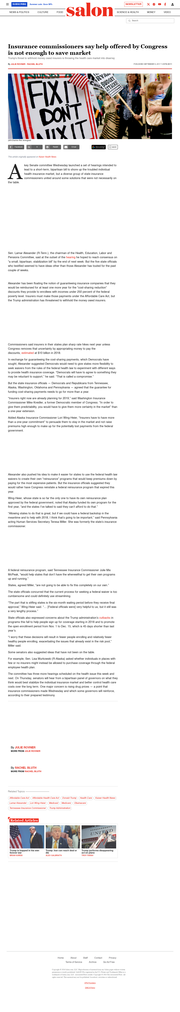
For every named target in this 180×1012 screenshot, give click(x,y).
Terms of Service (74, 962)
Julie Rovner (18, 64)
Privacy (112, 958)
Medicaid (53, 803)
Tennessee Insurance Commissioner (27, 808)
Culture (43, 12)
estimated (28, 353)
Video (167, 12)
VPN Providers (90, 983)
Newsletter (133, 4)
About (73, 958)
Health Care (86, 798)
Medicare (66, 803)
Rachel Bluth (35, 64)
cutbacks (104, 618)
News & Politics (19, 12)
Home (61, 958)
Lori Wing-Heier (38, 803)
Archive (92, 962)
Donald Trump (69, 798)
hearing (70, 257)
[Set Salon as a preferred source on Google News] (99, 147)
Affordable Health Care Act (45, 798)
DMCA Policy (90, 988)
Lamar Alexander (17, 803)
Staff (85, 958)
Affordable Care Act (19, 798)
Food (60, 12)
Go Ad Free (109, 962)
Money (151, 12)
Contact (98, 958)
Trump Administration (59, 808)
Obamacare (80, 803)
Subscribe (19, 4)
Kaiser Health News (47, 157)
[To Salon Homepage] (90, 10)
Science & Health (128, 12)
